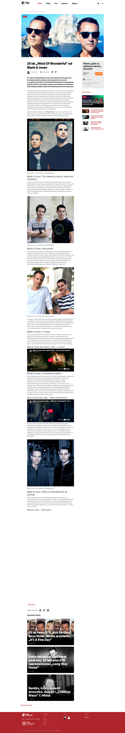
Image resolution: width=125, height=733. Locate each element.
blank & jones (31, 604)
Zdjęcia (74, 3)
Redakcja (45, 719)
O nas (44, 717)
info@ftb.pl (86, 717)
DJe (56, 3)
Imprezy (64, 3)
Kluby (48, 3)
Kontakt (44, 724)
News (40, 3)
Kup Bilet (99, 74)
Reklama (45, 722)
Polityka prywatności (56, 730)
